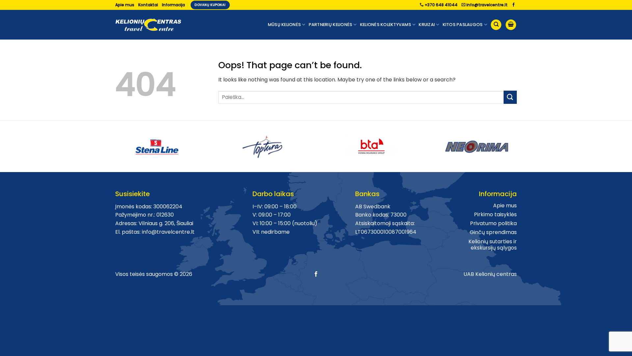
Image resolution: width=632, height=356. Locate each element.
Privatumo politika (493, 223)
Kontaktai (148, 5)
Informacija (173, 5)
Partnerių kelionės (331, 24)
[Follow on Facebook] (513, 5)
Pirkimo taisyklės (495, 214)
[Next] (520, 143)
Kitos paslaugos (463, 24)
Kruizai (427, 24)
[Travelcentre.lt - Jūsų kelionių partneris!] (148, 25)
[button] (511, 24)
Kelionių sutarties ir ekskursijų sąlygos (492, 245)
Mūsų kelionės (284, 24)
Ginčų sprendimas (493, 232)
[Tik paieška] (496, 24)
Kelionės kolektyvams (385, 24)
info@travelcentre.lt (487, 5)
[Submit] (510, 97)
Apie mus (124, 5)
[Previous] (112, 143)
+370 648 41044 (441, 5)
